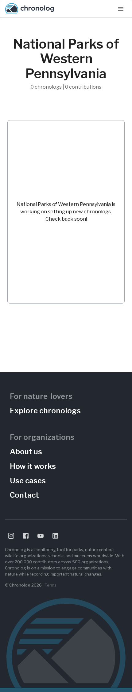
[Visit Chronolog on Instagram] (11, 536)
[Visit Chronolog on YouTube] (40, 536)
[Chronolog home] (29, 9)
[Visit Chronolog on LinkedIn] (55, 536)
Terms (50, 585)
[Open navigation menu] (121, 9)
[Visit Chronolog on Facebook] (26, 536)
